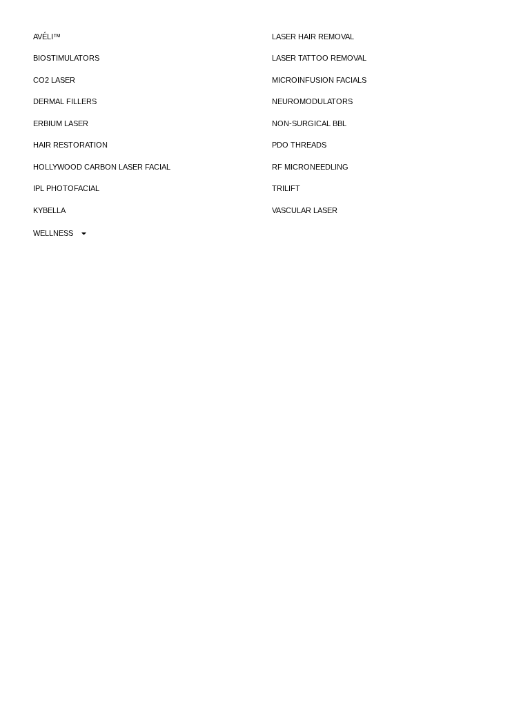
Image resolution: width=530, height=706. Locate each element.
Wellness (53, 233)
